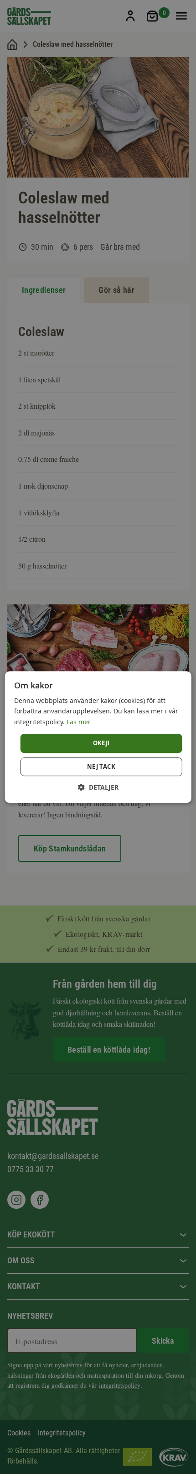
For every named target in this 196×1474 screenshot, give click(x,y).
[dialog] (98, 737)
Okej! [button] (101, 743)
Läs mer (79, 721)
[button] (98, 787)
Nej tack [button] (101, 766)
